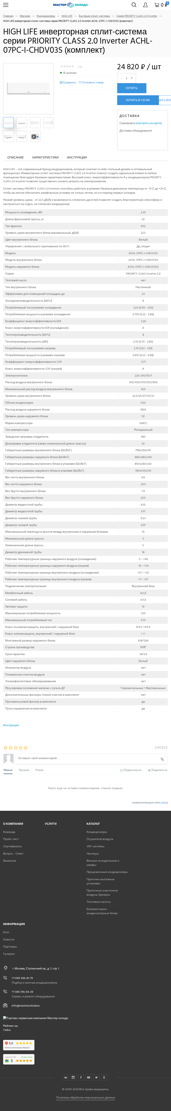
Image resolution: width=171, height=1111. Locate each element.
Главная (8, 16)
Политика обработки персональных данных (85, 1097)
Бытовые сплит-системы (94, 16)
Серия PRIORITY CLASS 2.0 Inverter (136, 16)
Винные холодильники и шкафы (103, 862)
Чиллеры (93, 853)
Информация (14, 924)
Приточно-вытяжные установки (100, 881)
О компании (13, 823)
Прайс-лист (11, 839)
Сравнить (69, 82)
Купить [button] (131, 88)
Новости (8, 939)
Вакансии (9, 860)
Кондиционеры (46, 16)
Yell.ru (7, 1030)
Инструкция (11, 725)
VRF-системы (95, 846)
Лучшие (24, 770)
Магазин (25, 16)
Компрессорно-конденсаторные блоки (102, 911)
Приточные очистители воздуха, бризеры (102, 892)
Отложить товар (93, 82)
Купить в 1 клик (138, 100)
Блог (6, 932)
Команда (9, 832)
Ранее (39, 770)
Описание (15, 157)
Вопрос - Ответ (13, 853)
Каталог (93, 823)
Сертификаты (12, 846)
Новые (8, 770)
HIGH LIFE (67, 16)
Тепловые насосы (99, 901)
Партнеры (10, 946)
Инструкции (77, 157)
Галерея (9, 954)
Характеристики (45, 157)
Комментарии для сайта (150, 802)
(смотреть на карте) (149, 123)
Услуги (51, 823)
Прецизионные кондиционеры (107, 872)
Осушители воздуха (100, 839)
